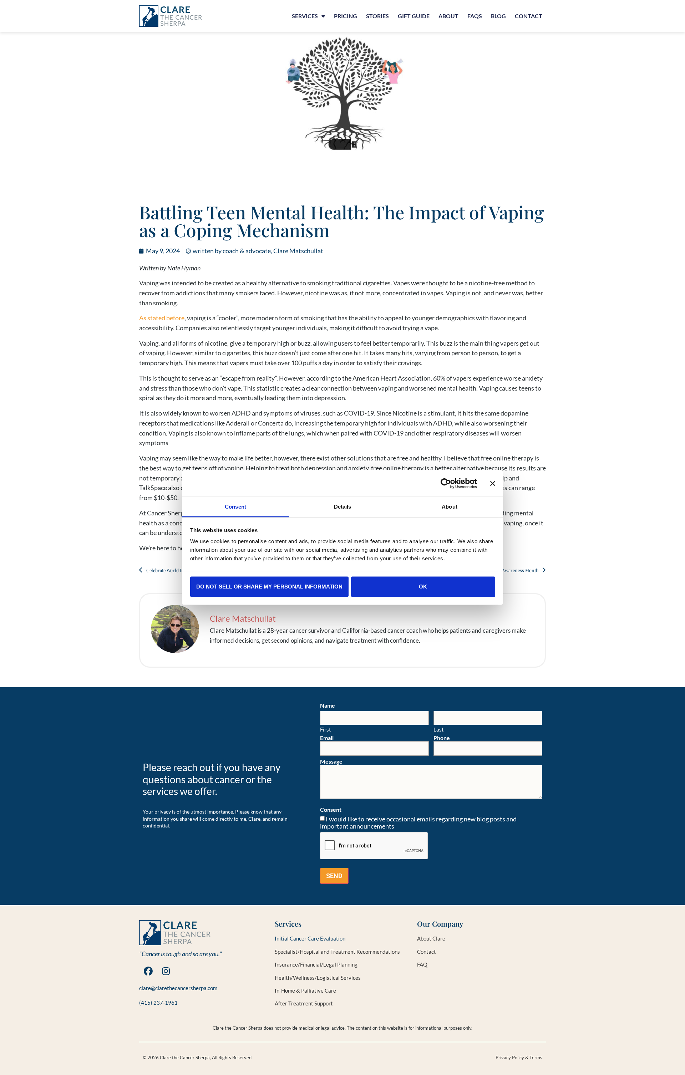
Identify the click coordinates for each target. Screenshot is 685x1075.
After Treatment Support (304, 1003)
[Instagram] (166, 971)
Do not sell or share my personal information (269, 586)
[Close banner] (492, 483)
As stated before (161, 318)
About (448, 15)
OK (423, 586)
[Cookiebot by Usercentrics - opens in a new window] (446, 483)
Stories (377, 15)
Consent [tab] (235, 507)
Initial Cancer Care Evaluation (310, 938)
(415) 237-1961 (158, 1002)
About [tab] (449, 507)
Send (334, 876)
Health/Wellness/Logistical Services (318, 977)
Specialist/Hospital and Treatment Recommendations (337, 951)
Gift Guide (414, 15)
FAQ (422, 964)
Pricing (345, 15)
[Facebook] (148, 971)
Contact (528, 15)
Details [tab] (342, 507)
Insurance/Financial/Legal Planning (316, 964)
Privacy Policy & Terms (519, 1057)
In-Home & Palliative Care (305, 990)
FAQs (474, 15)
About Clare (431, 938)
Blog (498, 15)
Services (305, 15)
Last (438, 729)
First (325, 729)
